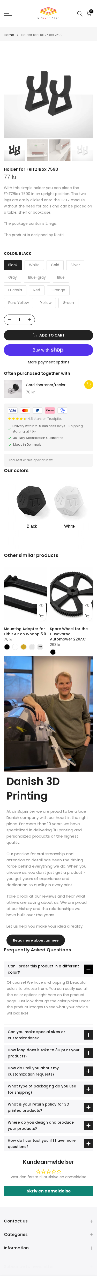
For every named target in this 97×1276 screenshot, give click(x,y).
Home (9, 34)
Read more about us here (35, 940)
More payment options (48, 362)
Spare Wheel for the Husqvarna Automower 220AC (69, 634)
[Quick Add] (88, 384)
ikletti (59, 234)
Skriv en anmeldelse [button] (49, 1191)
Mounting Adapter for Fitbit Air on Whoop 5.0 (25, 631)
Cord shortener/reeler (45, 385)
